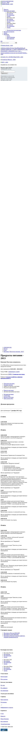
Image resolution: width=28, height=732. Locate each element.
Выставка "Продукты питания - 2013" (14, 351)
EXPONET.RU (8, 347)
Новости (6, 9)
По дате (3, 685)
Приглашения (4, 699)
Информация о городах (7, 707)
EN (1, 41)
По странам (10, 19)
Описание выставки (9, 383)
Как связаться (10, 38)
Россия (5, 348)
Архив (8, 16)
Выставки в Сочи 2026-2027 (11, 634)
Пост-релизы (4, 679)
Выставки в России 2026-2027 (12, 633)
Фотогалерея (4, 676)
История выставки (9, 394)
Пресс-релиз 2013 (8, 398)
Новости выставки (9, 390)
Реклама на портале (9, 31)
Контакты (6, 34)
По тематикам (10, 15)
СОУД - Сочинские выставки (16, 374)
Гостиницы (4, 702)
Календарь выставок (9, 10)
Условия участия (8, 385)
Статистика (7, 395)
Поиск (5, 33)
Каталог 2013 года (8, 397)
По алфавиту (4, 688)
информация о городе (14, 371)
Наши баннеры (11, 37)
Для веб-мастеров (5, 724)
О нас (8, 35)
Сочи (5, 350)
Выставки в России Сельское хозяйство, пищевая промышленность (14, 636)
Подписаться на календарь (14, 30)
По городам (10, 13)
